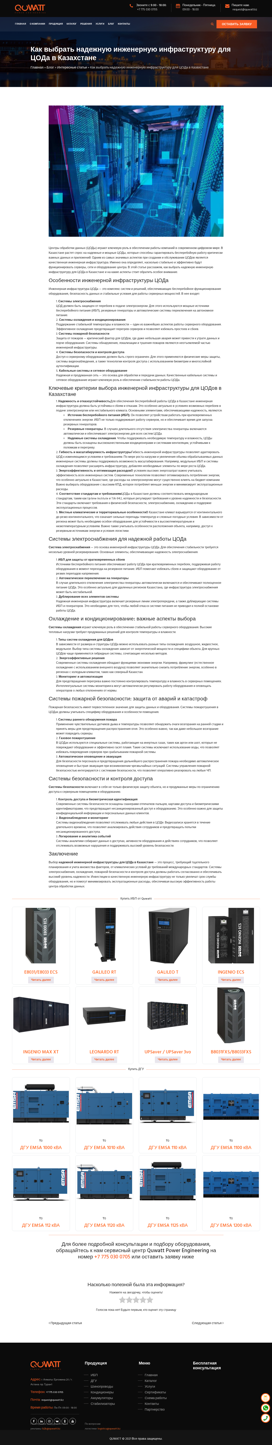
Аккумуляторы (102, 1398)
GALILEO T (167, 972)
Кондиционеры (102, 1392)
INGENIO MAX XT (41, 1052)
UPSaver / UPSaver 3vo (168, 1052)
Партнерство (155, 1409)
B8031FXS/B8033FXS (231, 1052)
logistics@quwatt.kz (109, 1429)
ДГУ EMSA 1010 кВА (104, 1148)
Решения (86, 24)
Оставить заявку (237, 24)
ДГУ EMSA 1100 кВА (231, 1148)
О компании (37, 24)
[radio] (122, 1300)
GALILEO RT (104, 972)
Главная (20, 24)
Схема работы (156, 1398)
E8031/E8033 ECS (41, 972)
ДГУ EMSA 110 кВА (168, 1148)
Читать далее (41, 980)
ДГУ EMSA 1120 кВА (104, 1225)
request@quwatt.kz (245, 9)
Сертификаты (155, 1392)
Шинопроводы (102, 1386)
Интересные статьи (72, 67)
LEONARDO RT (104, 1052)
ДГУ (94, 1381)
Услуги (100, 24)
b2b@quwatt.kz (51, 1429)
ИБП (94, 1375)
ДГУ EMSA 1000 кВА (41, 1148)
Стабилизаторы (103, 1404)
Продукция (56, 24)
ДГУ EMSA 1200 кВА (231, 1225)
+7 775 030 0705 (147, 9)
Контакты (124, 24)
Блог (111, 24)
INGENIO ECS (231, 972)
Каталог (72, 24)
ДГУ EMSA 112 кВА (41, 1225)
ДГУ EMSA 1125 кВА (168, 1225)
